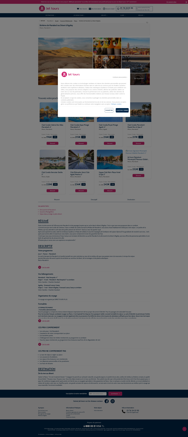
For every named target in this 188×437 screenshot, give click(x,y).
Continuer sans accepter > (120, 77)
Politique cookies (116, 104)
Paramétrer (109, 110)
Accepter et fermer (122, 110)
